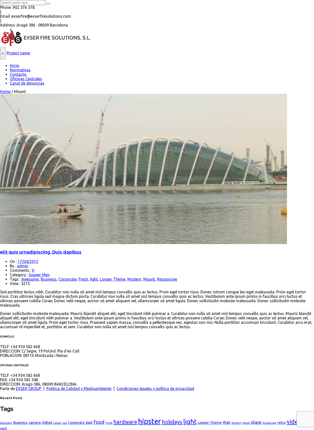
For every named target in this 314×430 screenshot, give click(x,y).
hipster (149, 421)
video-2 (296, 421)
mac (227, 422)
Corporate (67, 279)
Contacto (18, 74)
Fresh (83, 279)
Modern (134, 279)
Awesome (30, 279)
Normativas (20, 70)
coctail (57, 422)
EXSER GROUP (29, 388)
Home (5, 91)
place (256, 422)
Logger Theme (112, 279)
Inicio (14, 65)
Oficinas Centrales (26, 79)
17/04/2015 (28, 261)
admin (22, 266)
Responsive (167, 279)
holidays (172, 422)
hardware (125, 422)
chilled (47, 422)
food (99, 422)
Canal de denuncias (27, 83)
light (94, 279)
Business (48, 279)
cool (64, 422)
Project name (18, 53)
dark (89, 422)
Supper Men (39, 275)
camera (34, 422)
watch (3, 428)
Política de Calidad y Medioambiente (78, 388)
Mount (149, 279)
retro (281, 422)
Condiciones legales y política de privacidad (155, 388)
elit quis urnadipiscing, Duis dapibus (40, 252)
